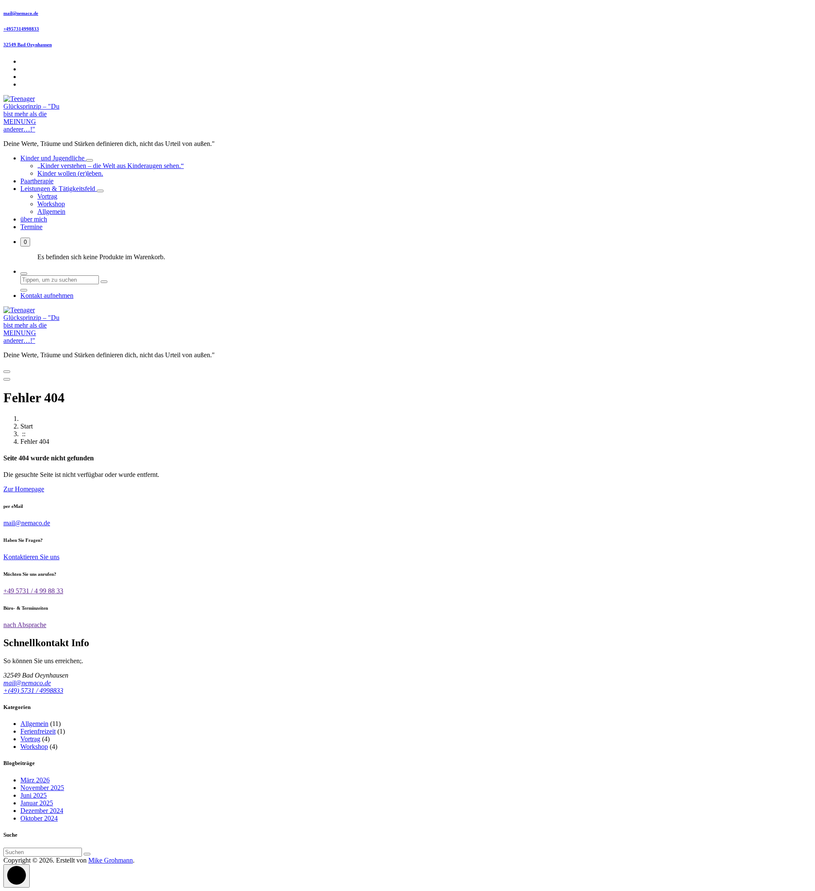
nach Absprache (24, 624)
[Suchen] (87, 854)
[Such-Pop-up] (23, 273)
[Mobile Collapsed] (89, 160)
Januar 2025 (36, 803)
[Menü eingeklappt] (6, 371)
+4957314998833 (21, 28)
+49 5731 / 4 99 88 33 (33, 590)
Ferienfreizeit (38, 731)
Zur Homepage (23, 489)
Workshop (51, 203)
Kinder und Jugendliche (53, 158)
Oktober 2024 (39, 818)
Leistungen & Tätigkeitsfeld (58, 188)
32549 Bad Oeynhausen (27, 44)
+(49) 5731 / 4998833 (33, 690)
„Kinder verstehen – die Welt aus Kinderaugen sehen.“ (110, 165)
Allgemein (51, 211)
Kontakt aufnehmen (46, 295)
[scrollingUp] (16, 876)
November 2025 (42, 787)
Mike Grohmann (110, 860)
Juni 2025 (33, 795)
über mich (33, 219)
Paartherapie (36, 181)
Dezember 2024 (41, 810)
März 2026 (35, 780)
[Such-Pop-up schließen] (23, 290)
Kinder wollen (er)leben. (70, 173)
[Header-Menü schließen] (6, 379)
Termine (31, 226)
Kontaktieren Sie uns (31, 556)
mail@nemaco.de (20, 13)
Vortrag (47, 196)
